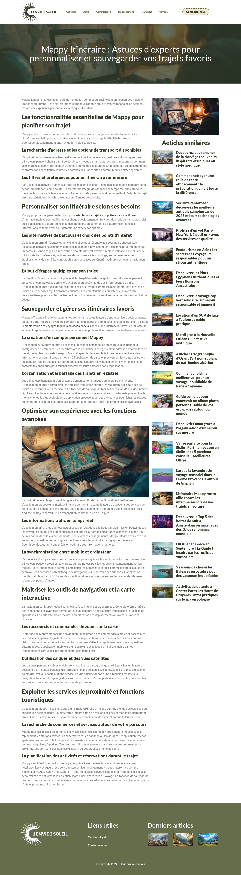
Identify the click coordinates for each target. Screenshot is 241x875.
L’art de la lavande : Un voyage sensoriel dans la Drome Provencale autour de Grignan (197, 476)
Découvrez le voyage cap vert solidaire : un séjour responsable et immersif (196, 300)
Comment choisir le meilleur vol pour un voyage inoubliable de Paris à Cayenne (194, 379)
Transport (146, 11)
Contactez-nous (97, 845)
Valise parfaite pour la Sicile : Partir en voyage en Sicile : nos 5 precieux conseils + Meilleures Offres (197, 451)
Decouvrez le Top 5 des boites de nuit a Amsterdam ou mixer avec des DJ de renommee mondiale (197, 525)
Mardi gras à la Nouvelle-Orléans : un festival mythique (196, 338)
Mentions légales (98, 837)
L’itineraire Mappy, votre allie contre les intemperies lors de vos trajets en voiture (196, 499)
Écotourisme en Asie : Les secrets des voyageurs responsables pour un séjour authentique (196, 255)
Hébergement (126, 11)
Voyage (163, 11)
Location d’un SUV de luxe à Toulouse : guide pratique (197, 319)
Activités (71, 11)
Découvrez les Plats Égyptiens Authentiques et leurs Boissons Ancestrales (197, 279)
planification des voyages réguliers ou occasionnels (57, 326)
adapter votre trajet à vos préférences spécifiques (106, 215)
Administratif (103, 11)
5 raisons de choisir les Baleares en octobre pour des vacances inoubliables (197, 571)
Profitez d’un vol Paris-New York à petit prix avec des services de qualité (197, 234)
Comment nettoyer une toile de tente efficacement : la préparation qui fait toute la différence (197, 184)
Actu (86, 11)
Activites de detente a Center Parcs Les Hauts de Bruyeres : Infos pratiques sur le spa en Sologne (197, 592)
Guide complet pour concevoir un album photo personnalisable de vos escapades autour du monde (197, 404)
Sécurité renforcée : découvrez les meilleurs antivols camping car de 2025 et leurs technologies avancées (197, 211)
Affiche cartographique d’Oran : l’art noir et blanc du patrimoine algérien (197, 358)
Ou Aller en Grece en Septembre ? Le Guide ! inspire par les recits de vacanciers (194, 550)
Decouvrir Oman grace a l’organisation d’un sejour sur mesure (196, 428)
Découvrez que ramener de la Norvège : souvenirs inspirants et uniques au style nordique (196, 158)
